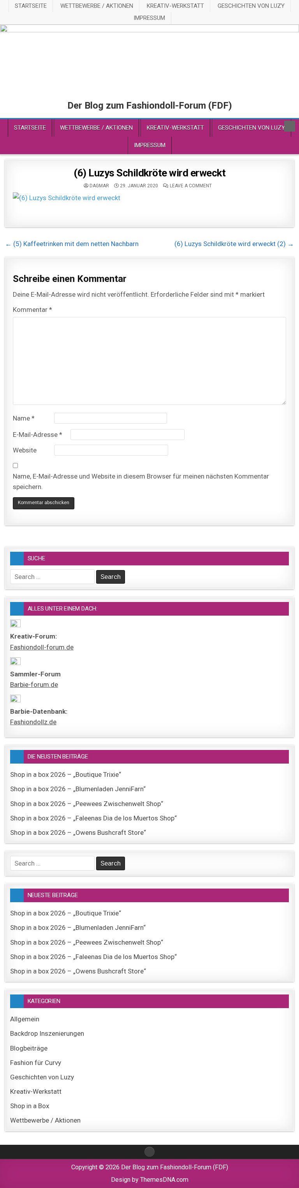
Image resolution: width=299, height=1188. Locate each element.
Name (24, 418)
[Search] (289, 126)
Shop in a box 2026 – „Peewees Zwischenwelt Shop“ (86, 804)
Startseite (31, 5)
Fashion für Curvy (35, 1063)
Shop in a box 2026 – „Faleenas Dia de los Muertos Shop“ (93, 818)
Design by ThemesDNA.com (149, 1179)
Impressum (149, 17)
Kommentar (32, 309)
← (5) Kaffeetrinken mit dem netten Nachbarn (72, 244)
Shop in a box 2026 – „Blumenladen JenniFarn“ (78, 789)
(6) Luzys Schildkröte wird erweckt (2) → (234, 244)
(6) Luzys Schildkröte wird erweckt (149, 173)
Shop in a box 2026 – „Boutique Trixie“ (65, 774)
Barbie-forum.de (34, 684)
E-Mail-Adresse (37, 434)
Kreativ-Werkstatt (175, 5)
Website (25, 450)
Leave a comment (191, 185)
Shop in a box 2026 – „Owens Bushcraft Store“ (78, 832)
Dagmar (99, 185)
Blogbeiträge (28, 1048)
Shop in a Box (29, 1106)
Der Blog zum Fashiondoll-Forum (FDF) (149, 105)
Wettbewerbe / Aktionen (96, 5)
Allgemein (24, 1019)
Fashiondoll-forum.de (42, 647)
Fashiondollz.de (33, 722)
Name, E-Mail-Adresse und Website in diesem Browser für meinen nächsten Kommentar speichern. (141, 481)
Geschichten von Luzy (251, 5)
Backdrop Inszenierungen (47, 1033)
